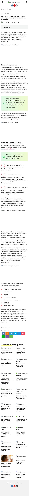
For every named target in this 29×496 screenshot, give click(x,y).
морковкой (4, 149)
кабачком (11, 149)
